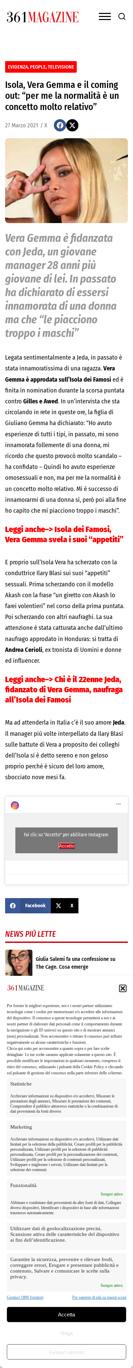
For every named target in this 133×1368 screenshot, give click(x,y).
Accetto (66, 846)
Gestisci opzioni (66, 1352)
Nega (67, 1333)
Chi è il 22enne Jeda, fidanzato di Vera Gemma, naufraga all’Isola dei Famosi (64, 690)
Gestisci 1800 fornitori (25, 1297)
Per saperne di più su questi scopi (99, 1297)
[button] (122, 988)
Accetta (66, 1314)
